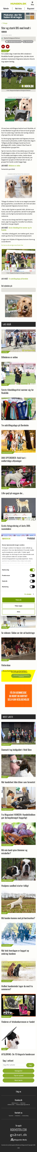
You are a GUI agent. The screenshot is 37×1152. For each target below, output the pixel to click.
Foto (3, 520)
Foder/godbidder (7, 845)
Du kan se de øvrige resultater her (12, 245)
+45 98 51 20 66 (10, 1104)
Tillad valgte (18, 606)
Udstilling (4, 51)
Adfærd (4, 777)
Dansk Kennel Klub (7, 452)
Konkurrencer (6, 744)
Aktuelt (4, 913)
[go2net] (18, 1135)
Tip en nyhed (18, 1075)
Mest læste (18, 1080)
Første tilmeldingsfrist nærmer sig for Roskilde (16, 228)
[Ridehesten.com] (18, 1129)
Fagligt (4, 1049)
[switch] (32, 575)
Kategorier (18, 1071)
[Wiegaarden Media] (18, 1140)
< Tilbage (4, 23)
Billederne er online (14, 165)
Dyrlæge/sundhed (7, 809)
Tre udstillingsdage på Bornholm (18, 278)
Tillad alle (18, 600)
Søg (30, 1065)
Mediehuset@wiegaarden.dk (23, 1104)
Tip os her (11, 1115)
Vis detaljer (27, 594)
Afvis (18, 612)
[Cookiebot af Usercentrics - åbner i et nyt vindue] (27, 538)
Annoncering (25, 1115)
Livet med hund (6, 945)
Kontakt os (17, 1115)
